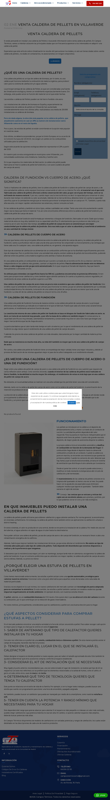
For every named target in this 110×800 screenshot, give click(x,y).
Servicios (76, 3)
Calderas (24, 3)
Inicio (14, 3)
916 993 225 (97, 3)
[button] (101, 795)
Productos (62, 3)
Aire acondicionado (42, 3)
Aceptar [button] (72, 402)
